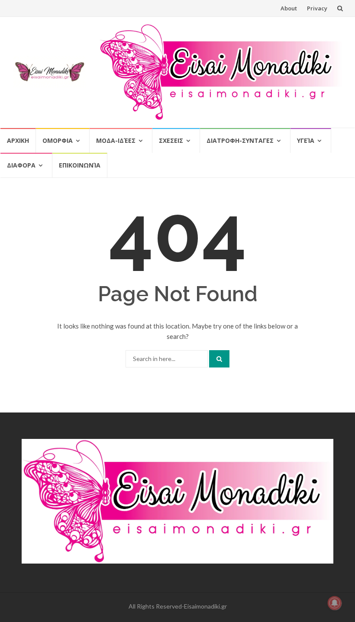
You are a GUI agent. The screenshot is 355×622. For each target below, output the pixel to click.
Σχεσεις (171, 140)
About (289, 8)
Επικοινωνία (79, 165)
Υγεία (305, 140)
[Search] (219, 358)
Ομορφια (57, 140)
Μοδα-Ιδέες (116, 140)
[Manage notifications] (335, 603)
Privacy (317, 8)
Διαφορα (21, 165)
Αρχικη (18, 140)
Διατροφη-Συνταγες (240, 140)
